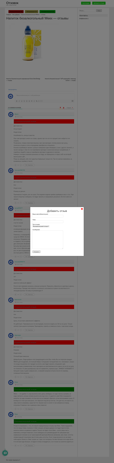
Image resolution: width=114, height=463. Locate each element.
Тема (34, 219)
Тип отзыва (36, 224)
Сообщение (36, 229)
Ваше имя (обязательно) (40, 214)
